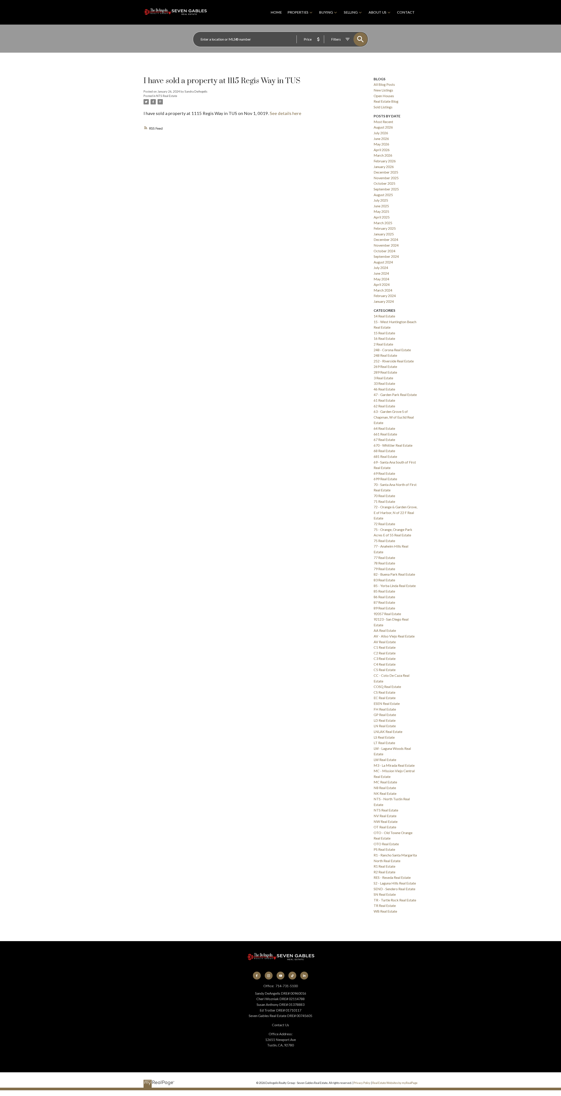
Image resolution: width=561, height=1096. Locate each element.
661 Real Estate (385, 434)
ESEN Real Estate (387, 703)
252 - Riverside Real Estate (394, 361)
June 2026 (381, 138)
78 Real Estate (384, 563)
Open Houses (384, 96)
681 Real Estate (385, 456)
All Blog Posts (384, 84)
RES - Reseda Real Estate (392, 877)
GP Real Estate (385, 715)
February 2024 (385, 296)
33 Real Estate (384, 383)
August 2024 (383, 262)
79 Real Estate (384, 569)
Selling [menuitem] (351, 12)
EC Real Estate (385, 698)
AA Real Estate (385, 630)
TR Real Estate (385, 905)
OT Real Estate (385, 827)
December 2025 (386, 172)
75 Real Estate (384, 541)
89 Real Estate (384, 608)
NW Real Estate (386, 821)
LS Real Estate (384, 737)
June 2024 (381, 273)
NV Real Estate (385, 816)
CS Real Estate (384, 692)
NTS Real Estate (166, 96)
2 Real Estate (383, 344)
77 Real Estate (384, 557)
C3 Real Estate (385, 658)
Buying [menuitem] (326, 12)
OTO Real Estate (386, 844)
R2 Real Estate (384, 872)
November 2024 (386, 245)
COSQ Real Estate (387, 686)
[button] (257, 976)
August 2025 (383, 195)
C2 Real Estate (385, 653)
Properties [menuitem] (298, 12)
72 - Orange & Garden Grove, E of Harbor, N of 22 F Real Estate (395, 512)
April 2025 (382, 217)
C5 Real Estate (385, 670)
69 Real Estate (384, 473)
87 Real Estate (384, 602)
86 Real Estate (384, 597)
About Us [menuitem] (377, 12)
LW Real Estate (385, 760)
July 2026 (381, 133)
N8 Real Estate (385, 788)
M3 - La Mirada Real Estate (394, 765)
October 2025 (384, 183)
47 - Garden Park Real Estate (395, 394)
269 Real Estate (385, 366)
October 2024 (384, 251)
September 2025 (386, 189)
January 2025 (384, 234)
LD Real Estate (385, 720)
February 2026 (385, 161)
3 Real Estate (383, 378)
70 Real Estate (384, 496)
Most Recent (383, 122)
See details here (285, 113)
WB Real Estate (385, 911)
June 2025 (381, 206)
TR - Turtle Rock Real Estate (395, 900)
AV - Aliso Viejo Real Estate (394, 636)
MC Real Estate (385, 782)
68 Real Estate (384, 451)
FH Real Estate (385, 709)
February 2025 (385, 228)
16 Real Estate (384, 338)
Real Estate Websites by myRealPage (394, 1083)
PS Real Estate (384, 849)
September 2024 (386, 256)
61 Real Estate (384, 400)
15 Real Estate (384, 333)
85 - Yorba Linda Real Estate (395, 586)
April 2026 (382, 150)
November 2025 (386, 178)
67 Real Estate (384, 439)
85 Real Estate (384, 591)
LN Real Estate (385, 726)
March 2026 (383, 155)
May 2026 (381, 144)
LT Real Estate (384, 743)
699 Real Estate (385, 479)
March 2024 (383, 290)
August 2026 (383, 127)
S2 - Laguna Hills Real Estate (395, 883)
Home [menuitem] (276, 12)
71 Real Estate (384, 501)
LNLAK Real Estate (388, 731)
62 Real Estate (384, 406)
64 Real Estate (384, 428)
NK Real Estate (385, 793)
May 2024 (381, 279)
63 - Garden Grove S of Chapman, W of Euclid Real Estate (394, 417)
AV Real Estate (385, 642)
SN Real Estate (385, 894)
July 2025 (381, 200)
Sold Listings (383, 107)
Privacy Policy (362, 1083)
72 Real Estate (384, 524)
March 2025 (383, 223)
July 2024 (381, 267)
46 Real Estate (384, 389)
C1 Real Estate (385, 647)
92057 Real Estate (387, 614)
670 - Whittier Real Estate (393, 445)
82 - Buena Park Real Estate (394, 574)
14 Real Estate (384, 316)
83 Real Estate (384, 580)
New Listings (383, 90)
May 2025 (381, 211)
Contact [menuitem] (406, 12)
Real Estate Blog (386, 101)
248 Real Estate (385, 355)
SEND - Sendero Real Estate (394, 889)
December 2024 (386, 239)
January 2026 (384, 167)
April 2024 (382, 284)
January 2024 (384, 301)
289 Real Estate (385, 372)
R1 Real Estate (384, 866)
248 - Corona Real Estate (392, 350)
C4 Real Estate (385, 664)
